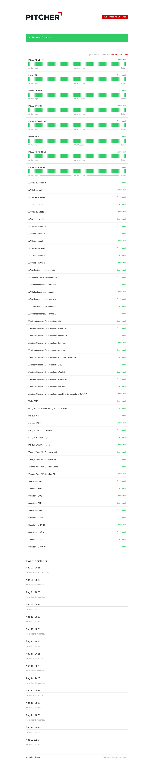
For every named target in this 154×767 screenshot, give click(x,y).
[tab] (28, 64)
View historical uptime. (119, 54)
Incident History (33, 757)
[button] (115, 17)
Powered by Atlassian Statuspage (115, 757)
